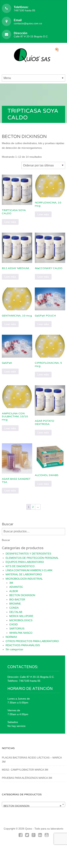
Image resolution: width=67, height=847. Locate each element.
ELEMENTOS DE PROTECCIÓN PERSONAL (32, 557)
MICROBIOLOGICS (20, 620)
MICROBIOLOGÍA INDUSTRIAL (24, 578)
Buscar (6, 540)
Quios (28, 828)
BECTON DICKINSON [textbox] (32, 805)
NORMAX (11, 636)
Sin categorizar (14, 649)
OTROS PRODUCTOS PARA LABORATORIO (32, 641)
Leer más (10, 221)
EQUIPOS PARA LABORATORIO (25, 561)
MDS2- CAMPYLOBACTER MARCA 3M (25, 769)
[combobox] (33, 804)
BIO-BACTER (17, 599)
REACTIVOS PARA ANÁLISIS (23, 645)
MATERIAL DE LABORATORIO (24, 574)
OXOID (13, 624)
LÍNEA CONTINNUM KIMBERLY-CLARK (29, 570)
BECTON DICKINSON (22, 595)
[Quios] (33, 57)
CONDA (14, 607)
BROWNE (15, 603)
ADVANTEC (16, 586)
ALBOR (13, 591)
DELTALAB (15, 611)
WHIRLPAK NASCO (20, 632)
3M (11, 582)
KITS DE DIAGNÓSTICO (20, 566)
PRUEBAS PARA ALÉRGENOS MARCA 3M (27, 777)
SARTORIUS (16, 628)
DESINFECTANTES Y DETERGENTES (28, 553)
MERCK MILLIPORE (21, 616)
